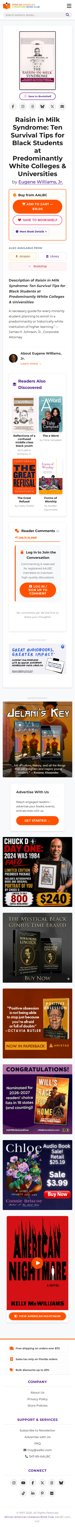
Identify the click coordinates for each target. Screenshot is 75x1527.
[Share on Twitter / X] (52, 106)
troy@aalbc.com (39, 1450)
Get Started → (38, 820)
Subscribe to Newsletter (37, 1430)
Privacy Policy (37, 1399)
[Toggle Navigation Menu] (69, 6)
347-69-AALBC (39, 1456)
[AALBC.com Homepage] (21, 6)
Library (54, 256)
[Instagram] (13, 1482)
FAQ (37, 1443)
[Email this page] (62, 106)
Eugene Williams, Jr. (40, 181)
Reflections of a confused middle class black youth (24, 441)
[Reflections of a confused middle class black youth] (24, 415)
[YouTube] (23, 1482)
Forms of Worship (50, 499)
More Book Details (32, 231)
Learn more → (31, 363)
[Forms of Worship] (51, 477)
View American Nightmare (40, 1316)
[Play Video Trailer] (37, 1263)
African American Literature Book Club (29, 1517)
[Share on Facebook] (13, 106)
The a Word (51, 435)
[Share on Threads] (32, 106)
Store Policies (38, 1405)
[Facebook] (32, 1482)
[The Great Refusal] (24, 477)
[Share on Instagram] (23, 106)
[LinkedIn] (32, 1493)
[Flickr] (51, 1493)
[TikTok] (23, 1493)
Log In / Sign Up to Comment (37, 590)
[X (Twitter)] (42, 1482)
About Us (37, 1392)
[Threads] (51, 1482)
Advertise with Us (38, 1437)
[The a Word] (51, 415)
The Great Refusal (24, 499)
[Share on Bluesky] (42, 106)
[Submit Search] (67, 15)
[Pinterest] (42, 1493)
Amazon (24, 256)
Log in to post (27, 537)
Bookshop (40, 266)
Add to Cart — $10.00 (39, 206)
